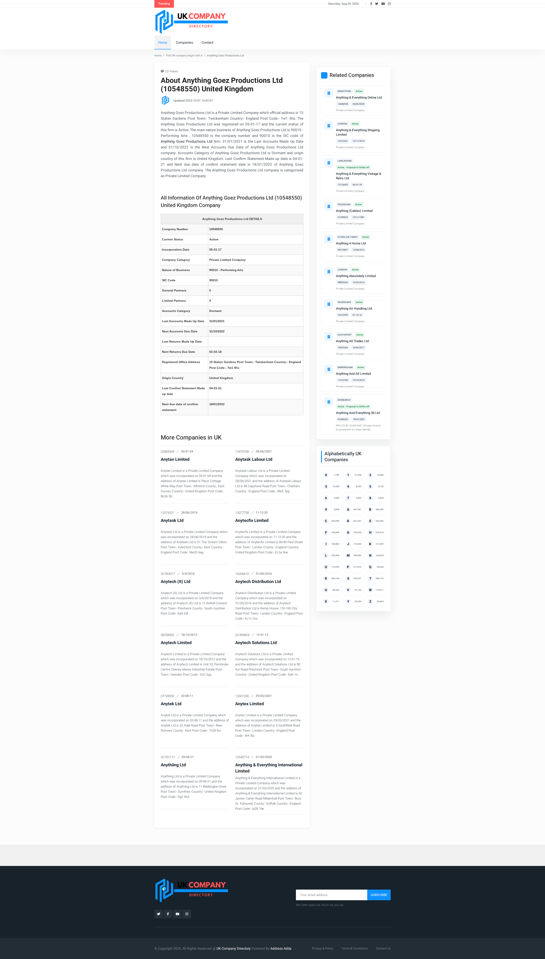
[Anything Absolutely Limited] (328, 271)
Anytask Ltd (172, 520)
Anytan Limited (175, 459)
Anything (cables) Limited (354, 210)
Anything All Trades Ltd (352, 341)
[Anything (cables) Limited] (328, 206)
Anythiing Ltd (173, 765)
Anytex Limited (249, 704)
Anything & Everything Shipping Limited (358, 132)
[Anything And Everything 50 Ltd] (328, 401)
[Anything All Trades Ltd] (328, 336)
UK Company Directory (234, 948)
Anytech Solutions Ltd (256, 643)
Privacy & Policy (322, 948)
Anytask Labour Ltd (253, 459)
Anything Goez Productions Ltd (186, 141)
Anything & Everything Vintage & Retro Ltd (358, 176)
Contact (207, 42)
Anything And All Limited (353, 373)
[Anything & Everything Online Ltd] (328, 93)
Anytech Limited (176, 643)
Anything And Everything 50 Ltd (358, 413)
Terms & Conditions (354, 948)
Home (162, 42)
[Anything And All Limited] (328, 369)
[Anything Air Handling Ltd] (328, 304)
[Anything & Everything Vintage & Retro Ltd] (328, 162)
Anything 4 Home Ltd (351, 243)
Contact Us (383, 948)
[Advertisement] (312, 21)
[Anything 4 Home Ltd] (328, 238)
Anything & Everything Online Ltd (359, 97)
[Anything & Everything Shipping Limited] (328, 125)
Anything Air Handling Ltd (354, 308)
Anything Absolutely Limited (356, 276)
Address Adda (280, 948)
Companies (184, 42)
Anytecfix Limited (251, 520)
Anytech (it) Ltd (175, 582)
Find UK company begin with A (184, 55)
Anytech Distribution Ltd (258, 582)
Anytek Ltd (171, 704)
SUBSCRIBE (379, 895)
